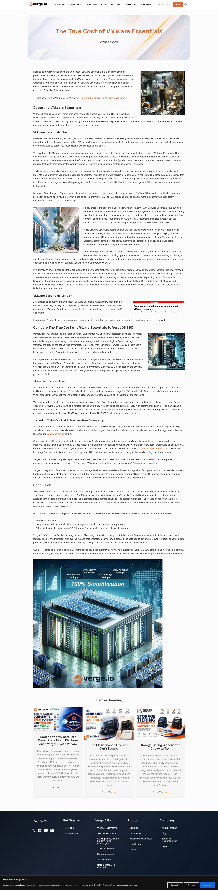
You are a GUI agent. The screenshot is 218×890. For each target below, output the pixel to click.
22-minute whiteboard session (154, 448)
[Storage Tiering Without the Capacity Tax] (160, 709)
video (101, 463)
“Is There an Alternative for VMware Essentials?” (101, 98)
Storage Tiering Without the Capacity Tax (160, 747)
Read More (58, 787)
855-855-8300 (165, 4)
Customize (175, 885)
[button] (186, 5)
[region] (109, 883)
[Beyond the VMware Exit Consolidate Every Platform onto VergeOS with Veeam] (58, 709)
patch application (55, 434)
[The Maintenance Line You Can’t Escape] (109, 709)
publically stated (80, 309)
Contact (178, 4)
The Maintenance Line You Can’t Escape (109, 747)
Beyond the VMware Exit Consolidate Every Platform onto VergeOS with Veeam (58, 740)
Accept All (207, 885)
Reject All (191, 885)
